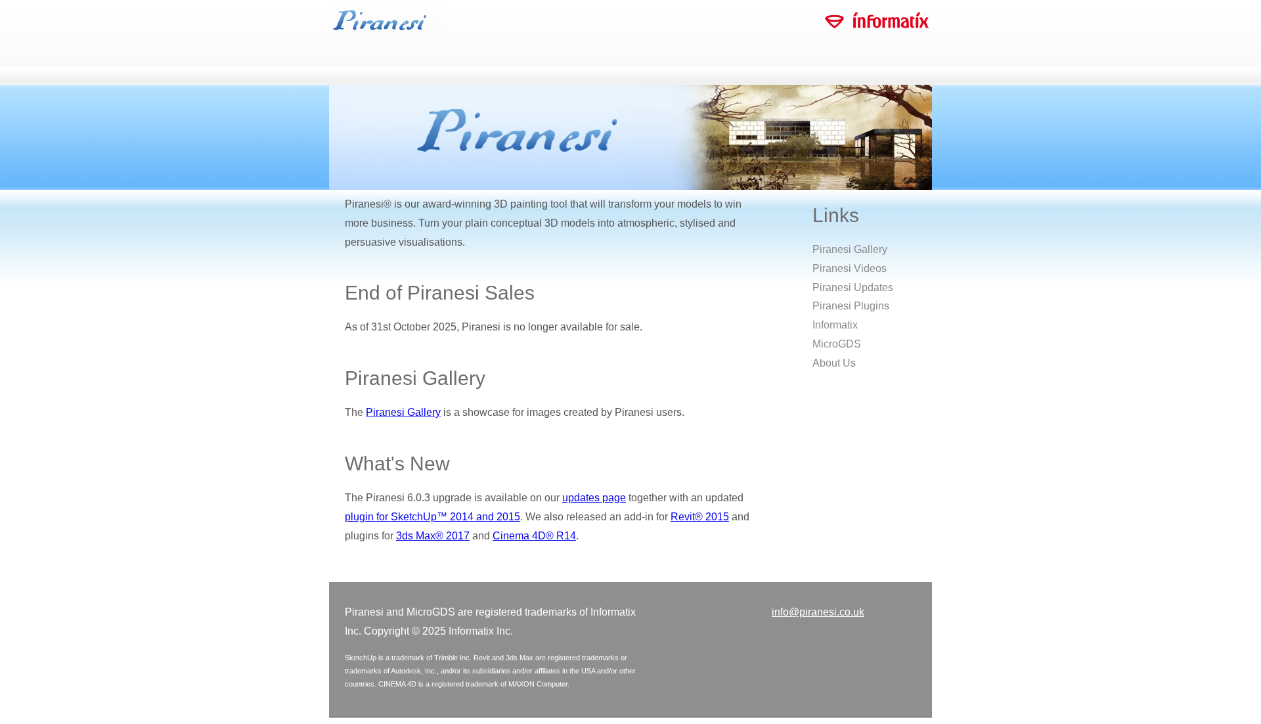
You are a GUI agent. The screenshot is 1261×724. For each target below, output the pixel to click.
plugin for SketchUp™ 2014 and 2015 (432, 516)
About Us (834, 363)
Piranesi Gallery (403, 412)
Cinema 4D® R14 (534, 535)
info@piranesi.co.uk (818, 612)
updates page (594, 497)
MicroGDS (836, 344)
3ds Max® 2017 (433, 535)
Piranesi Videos (849, 268)
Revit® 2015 (700, 516)
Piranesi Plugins (850, 305)
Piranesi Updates (852, 287)
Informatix (835, 324)
